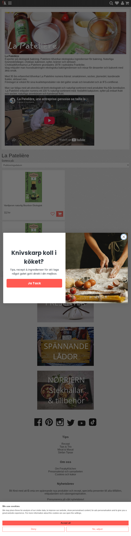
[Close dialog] (124, 237)
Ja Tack (34, 283)
